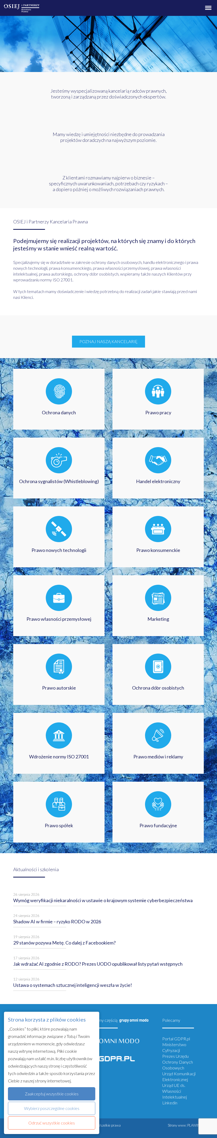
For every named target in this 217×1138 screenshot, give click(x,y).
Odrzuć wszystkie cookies (51, 1122)
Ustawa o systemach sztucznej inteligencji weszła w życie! (72, 985)
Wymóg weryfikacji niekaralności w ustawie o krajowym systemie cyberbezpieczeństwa (103, 900)
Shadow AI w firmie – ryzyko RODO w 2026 (57, 921)
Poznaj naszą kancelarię (108, 341)
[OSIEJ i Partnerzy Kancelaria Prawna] (21, 6)
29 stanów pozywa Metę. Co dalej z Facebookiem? (64, 943)
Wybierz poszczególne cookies (51, 1108)
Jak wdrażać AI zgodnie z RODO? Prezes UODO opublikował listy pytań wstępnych (98, 964)
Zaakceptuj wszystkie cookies (52, 1093)
